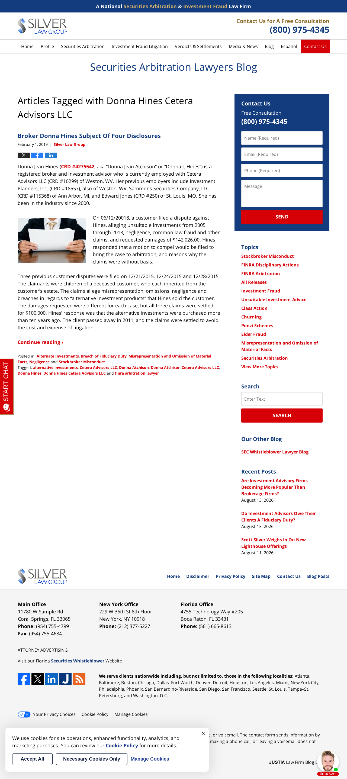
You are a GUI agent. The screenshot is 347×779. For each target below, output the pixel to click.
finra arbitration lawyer (137, 373)
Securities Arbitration (83, 46)
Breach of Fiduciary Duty (104, 356)
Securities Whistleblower (77, 661)
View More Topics (259, 367)
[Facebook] (24, 679)
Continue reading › (40, 342)
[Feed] (79, 679)
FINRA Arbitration (260, 273)
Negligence (39, 361)
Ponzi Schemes (257, 326)
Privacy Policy (230, 576)
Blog (269, 46)
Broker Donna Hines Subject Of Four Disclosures (89, 135)
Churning (251, 317)
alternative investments (55, 367)
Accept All (32, 759)
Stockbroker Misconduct (82, 361)
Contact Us (315, 46)
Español (289, 46)
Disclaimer (197, 576)
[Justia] (65, 679)
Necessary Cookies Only (91, 759)
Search (282, 415)
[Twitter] (37, 679)
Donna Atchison (134, 367)
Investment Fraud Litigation (140, 46)
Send (281, 216)
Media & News (243, 46)
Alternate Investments (58, 356)
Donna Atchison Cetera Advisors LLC (185, 367)
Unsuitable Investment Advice (273, 299)
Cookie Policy (95, 714)
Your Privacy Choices (54, 714)
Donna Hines (29, 373)
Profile (47, 46)
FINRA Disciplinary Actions (270, 265)
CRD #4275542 (77, 166)
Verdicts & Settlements (198, 46)
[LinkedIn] (51, 679)
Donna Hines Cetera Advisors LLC (74, 373)
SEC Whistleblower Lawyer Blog (275, 452)
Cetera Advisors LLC (98, 367)
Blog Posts (318, 576)
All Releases (254, 282)
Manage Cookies (131, 714)
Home (27, 46)
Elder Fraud (253, 334)
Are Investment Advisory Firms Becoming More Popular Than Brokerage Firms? (274, 487)
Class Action (254, 308)
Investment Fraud (260, 291)
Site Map (261, 576)
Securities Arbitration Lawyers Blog (42, 26)
